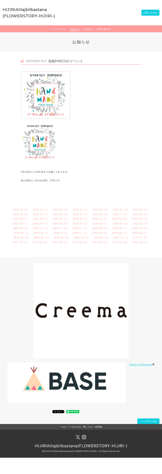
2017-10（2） (21, 242)
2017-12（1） (121, 237)
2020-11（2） (100, 218)
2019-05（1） (120, 228)
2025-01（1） (21, 209)
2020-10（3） (120, 218)
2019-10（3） (80, 228)
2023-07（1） (81, 209)
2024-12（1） (41, 209)
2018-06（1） (140, 233)
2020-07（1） (40, 223)
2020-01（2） (21, 228)
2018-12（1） (61, 233)
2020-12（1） (80, 218)
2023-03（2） (101, 209)
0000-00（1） (141, 242)
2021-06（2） (140, 214)
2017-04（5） (120, 242)
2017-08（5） (60, 242)
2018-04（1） (42, 237)
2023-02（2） (121, 209)
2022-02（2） (101, 214)
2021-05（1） (22, 218)
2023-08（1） (61, 209)
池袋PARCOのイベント (65, 61)
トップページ (58, 29)
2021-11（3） (121, 214)
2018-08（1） (120, 233)
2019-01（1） (42, 233)
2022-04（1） (61, 214)
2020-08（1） (20, 223)
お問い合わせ (150, 12)
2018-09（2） (100, 233)
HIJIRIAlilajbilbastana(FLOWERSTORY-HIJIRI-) (81, 445)
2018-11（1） (80, 233)
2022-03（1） (81, 214)
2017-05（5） (100, 242)
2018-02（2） (82, 237)
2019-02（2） (22, 233)
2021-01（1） (61, 218)
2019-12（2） (41, 228)
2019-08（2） (100, 228)
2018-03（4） (62, 237)
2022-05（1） (41, 214)
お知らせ (74, 29)
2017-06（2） (80, 242)
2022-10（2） (21, 214)
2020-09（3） (140, 218)
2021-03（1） (41, 218)
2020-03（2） (121, 223)
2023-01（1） (141, 209)
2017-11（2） (141, 237)
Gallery (88, 29)
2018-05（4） (21, 237)
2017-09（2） (40, 242)
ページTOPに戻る (148, 421)
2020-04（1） (101, 223)
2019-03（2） (140, 228)
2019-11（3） (61, 228)
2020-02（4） (141, 223)
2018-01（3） (102, 237)
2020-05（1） (81, 223)
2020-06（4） (60, 223)
